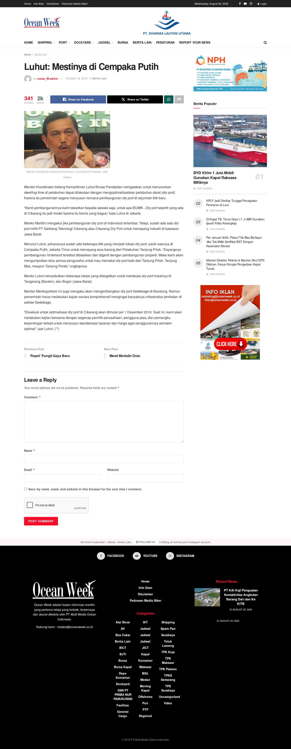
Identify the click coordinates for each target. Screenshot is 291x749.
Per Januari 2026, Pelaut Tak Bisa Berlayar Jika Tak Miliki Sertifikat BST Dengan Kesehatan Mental (234, 241)
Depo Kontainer (123, 675)
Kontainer (145, 660)
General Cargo (122, 713)
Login (263, 3)
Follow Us (146, 542)
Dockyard (82, 42)
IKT (145, 622)
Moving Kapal (145, 688)
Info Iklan (39, 3)
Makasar (145, 667)
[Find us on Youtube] (245, 3)
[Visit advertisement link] (167, 22)
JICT (145, 648)
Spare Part (168, 628)
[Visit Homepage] (42, 22)
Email (29, 470)
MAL (145, 673)
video (168, 703)
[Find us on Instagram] (251, 3)
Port (63, 42)
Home (27, 3)
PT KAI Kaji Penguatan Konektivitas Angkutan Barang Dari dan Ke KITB (241, 597)
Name (29, 450)
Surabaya (168, 635)
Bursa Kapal (123, 667)
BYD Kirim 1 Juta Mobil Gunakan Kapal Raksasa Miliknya (214, 177)
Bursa (123, 42)
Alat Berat (123, 622)
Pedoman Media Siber (75, 3)
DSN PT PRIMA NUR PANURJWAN (123, 694)
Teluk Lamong (168, 643)
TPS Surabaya (168, 688)
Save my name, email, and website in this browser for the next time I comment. (85, 489)
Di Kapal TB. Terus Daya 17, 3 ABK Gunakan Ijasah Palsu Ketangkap (235, 221)
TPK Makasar (168, 660)
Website (113, 470)
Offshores (145, 696)
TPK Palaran (168, 669)
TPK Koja (168, 652)
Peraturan (165, 42)
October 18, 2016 (76, 78)
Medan (145, 679)
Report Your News (194, 42)
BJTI (123, 654)
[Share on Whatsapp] (168, 99)
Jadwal (104, 42)
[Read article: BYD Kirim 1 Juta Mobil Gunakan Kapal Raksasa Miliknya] (230, 141)
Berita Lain (142, 42)
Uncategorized (169, 696)
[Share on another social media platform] (179, 99)
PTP (145, 709)
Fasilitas (123, 705)
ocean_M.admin (47, 78)
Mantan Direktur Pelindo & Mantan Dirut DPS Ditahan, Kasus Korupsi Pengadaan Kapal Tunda (235, 264)
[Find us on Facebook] (240, 3)
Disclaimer (53, 3)
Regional (145, 716)
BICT (122, 648)
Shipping (45, 42)
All (123, 628)
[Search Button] (265, 42)
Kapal (145, 654)
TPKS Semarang (168, 677)
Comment (32, 397)
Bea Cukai (122, 635)
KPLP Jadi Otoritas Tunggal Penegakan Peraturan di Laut (231, 202)
